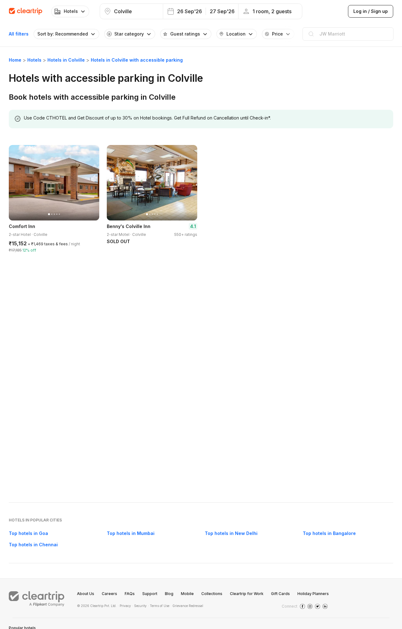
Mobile (187, 593)
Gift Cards (280, 593)
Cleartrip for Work (246, 593)
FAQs (130, 593)
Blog (169, 593)
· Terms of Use (158, 606)
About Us (85, 593)
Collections (211, 593)
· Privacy (124, 606)
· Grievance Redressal (187, 606)
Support (149, 593)
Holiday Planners (313, 593)
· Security (139, 606)
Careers (109, 593)
